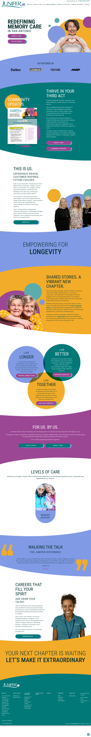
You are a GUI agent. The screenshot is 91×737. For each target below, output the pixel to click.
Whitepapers (61, 700)
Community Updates (58, 148)
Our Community (6, 696)
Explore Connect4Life (26, 375)
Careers (73, 4)
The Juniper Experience (49, 4)
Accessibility (5, 705)
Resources (80, 4)
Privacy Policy (5, 708)
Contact (87, 4)
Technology (27, 708)
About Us (29, 4)
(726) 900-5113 (8, 723)
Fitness (26, 703)
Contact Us (72, 693)
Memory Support (45, 516)
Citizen (74, 723)
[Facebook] (2, 723)
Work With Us (28, 636)
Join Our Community (46, 403)
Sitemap (4, 707)
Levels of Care (38, 4)
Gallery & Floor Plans (63, 4)
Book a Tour (16, 36)
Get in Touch (17, 41)
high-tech (61, 316)
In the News (5, 700)
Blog (59, 696)
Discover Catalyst (62, 374)
